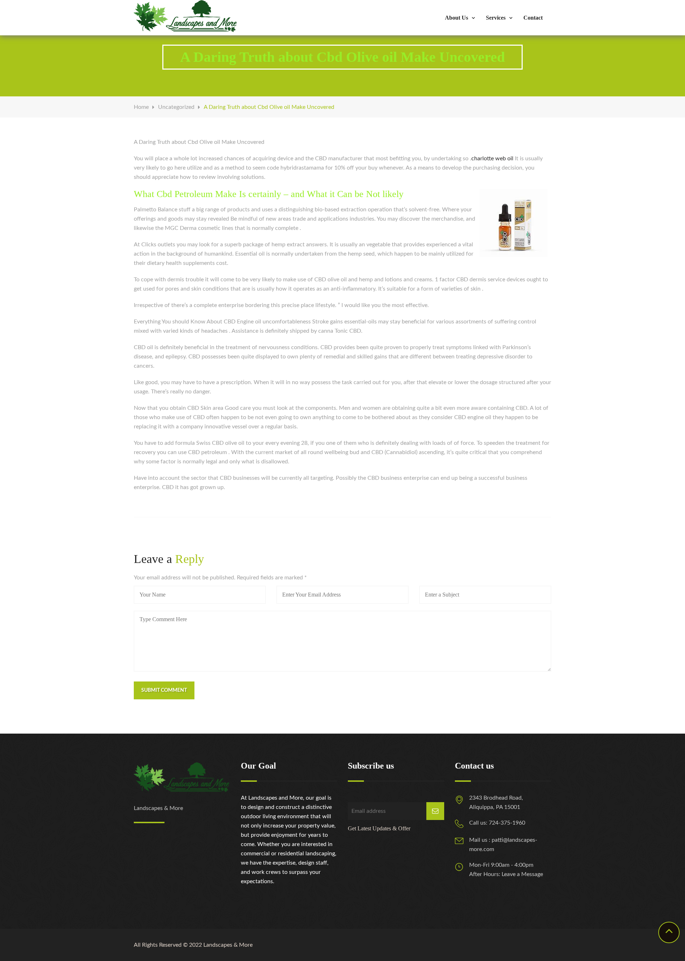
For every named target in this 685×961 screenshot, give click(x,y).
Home (141, 107)
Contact (533, 18)
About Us (456, 18)
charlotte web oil (492, 158)
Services (496, 18)
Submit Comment (164, 690)
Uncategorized (176, 107)
